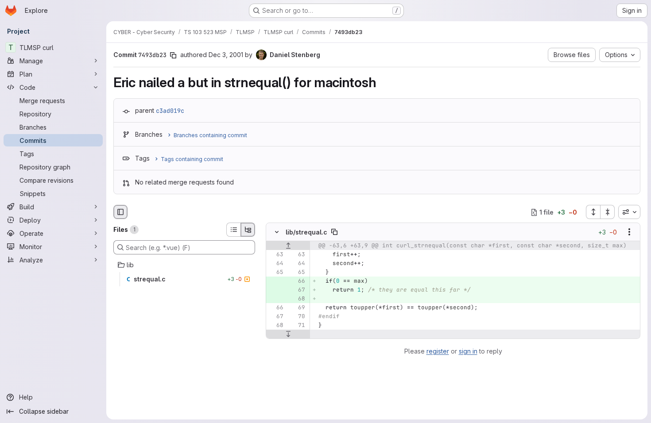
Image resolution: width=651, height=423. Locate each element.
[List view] (233, 230)
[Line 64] (275, 263)
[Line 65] (275, 272)
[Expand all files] (593, 212)
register (437, 351)
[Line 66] (275, 308)
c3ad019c (170, 111)
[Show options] (629, 232)
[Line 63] (275, 254)
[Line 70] (297, 316)
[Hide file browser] (120, 212)
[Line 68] (275, 325)
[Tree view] (248, 230)
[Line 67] (275, 316)
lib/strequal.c (306, 232)
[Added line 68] (297, 299)
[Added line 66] (297, 281)
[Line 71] (297, 325)
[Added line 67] (297, 290)
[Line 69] (297, 308)
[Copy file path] (334, 232)
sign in (468, 351)
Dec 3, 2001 (226, 54)
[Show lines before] (288, 246)
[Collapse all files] (608, 212)
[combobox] (629, 212)
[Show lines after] (288, 334)
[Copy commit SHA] (173, 55)
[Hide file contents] (276, 232)
